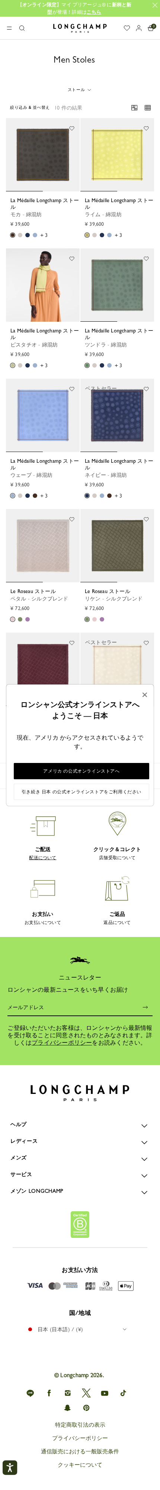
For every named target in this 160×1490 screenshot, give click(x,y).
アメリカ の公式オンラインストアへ (81, 771)
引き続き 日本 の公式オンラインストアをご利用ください (81, 791)
